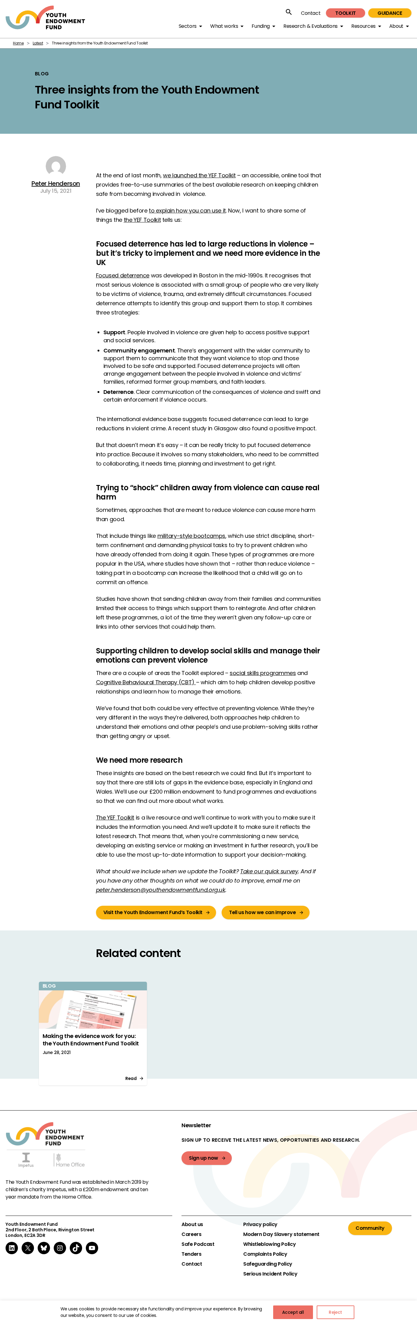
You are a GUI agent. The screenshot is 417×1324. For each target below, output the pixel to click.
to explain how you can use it (187, 210)
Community (370, 1228)
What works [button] (224, 26)
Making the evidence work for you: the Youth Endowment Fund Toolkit (91, 1039)
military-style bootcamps (191, 536)
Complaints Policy (265, 1254)
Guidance (389, 13)
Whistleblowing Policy (269, 1244)
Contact (310, 13)
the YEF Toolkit (142, 220)
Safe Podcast (198, 1244)
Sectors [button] (188, 26)
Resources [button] (363, 26)
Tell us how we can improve (262, 912)
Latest (38, 43)
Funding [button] (260, 26)
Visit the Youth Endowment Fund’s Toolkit (153, 912)
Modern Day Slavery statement (281, 1234)
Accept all (293, 1312)
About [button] (396, 26)
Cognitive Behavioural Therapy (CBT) (146, 682)
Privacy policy (260, 1224)
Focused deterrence (123, 275)
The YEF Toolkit (115, 817)
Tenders (191, 1254)
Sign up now (203, 1158)
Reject (335, 1312)
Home (18, 43)
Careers (191, 1234)
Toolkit (345, 13)
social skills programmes (263, 673)
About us (192, 1224)
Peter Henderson (55, 183)
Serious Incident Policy (270, 1274)
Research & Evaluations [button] (310, 26)
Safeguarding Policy (267, 1264)
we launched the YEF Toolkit (199, 175)
